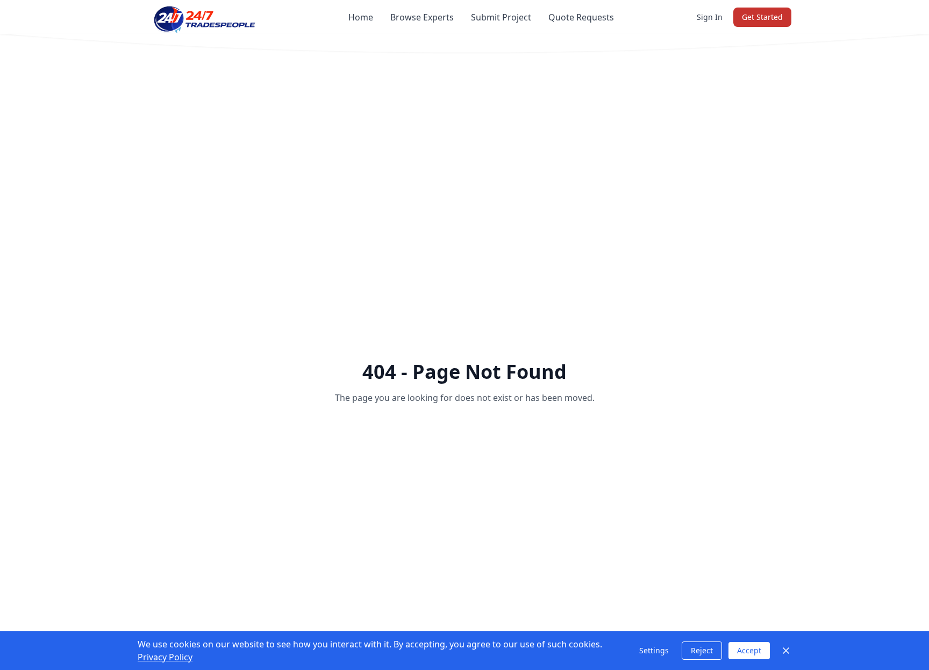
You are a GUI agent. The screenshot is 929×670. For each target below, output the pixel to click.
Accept (749, 650)
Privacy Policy (165, 657)
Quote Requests (581, 17)
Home (360, 17)
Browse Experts (422, 17)
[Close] (786, 650)
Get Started (762, 17)
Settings (654, 650)
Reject (702, 650)
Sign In (710, 17)
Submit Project (501, 17)
